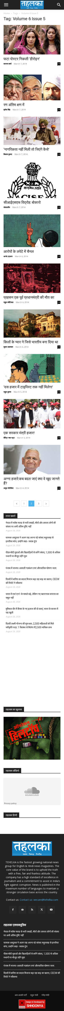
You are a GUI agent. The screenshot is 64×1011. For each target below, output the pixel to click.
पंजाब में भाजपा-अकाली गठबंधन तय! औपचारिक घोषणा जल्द (31, 568)
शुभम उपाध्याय (8, 346)
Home (7, 13)
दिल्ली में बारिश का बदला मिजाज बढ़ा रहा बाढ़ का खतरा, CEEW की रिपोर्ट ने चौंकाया (32, 581)
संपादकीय (7, 207)
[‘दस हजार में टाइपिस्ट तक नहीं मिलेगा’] (32, 368)
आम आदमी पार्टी (21, 995)
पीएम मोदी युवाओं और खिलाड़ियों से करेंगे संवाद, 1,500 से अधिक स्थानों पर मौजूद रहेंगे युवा (33, 554)
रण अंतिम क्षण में (14, 105)
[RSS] (32, 909)
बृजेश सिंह (7, 109)
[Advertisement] (30, 673)
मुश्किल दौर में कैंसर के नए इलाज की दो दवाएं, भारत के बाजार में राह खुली (32, 610)
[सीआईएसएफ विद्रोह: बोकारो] (32, 179)
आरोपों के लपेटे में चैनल (19, 251)
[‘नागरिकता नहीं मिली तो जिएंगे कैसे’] (32, 131)
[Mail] (22, 909)
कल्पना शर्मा (7, 63)
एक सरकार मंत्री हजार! (19, 433)
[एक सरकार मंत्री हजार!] (32, 413)
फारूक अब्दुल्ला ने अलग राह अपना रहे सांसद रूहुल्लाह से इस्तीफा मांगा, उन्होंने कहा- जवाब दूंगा (30, 539)
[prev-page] (17, 503)
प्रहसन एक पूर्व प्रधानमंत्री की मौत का (29, 297)
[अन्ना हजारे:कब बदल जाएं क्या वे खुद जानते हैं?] (32, 459)
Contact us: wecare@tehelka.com (39, 899)
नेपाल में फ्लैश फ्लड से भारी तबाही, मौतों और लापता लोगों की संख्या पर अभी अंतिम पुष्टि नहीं (31, 524)
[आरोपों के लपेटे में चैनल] (32, 230)
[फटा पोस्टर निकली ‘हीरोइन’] (32, 39)
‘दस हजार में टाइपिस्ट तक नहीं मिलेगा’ (28, 387)
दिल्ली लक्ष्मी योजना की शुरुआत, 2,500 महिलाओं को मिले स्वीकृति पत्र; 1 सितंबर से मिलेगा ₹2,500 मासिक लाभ (30, 625)
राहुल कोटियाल (8, 302)
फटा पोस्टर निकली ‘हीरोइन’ (22, 59)
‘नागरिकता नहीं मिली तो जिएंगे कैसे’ (26, 149)
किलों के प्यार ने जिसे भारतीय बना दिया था (31, 342)
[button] (6, 5)
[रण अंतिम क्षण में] (32, 85)
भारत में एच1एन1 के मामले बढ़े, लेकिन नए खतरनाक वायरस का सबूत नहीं (32, 596)
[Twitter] (41, 909)
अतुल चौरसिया (8, 488)
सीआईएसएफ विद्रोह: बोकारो (22, 202)
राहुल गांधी (34, 995)
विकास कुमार (8, 154)
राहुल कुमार (7, 391)
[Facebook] (12, 909)
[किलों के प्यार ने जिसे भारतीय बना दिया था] (32, 323)
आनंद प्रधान (8, 256)
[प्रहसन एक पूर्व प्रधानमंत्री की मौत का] (32, 278)
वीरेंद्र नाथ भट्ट (9, 437)
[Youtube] (51, 909)
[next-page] (46, 503)
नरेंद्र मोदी (45, 995)
